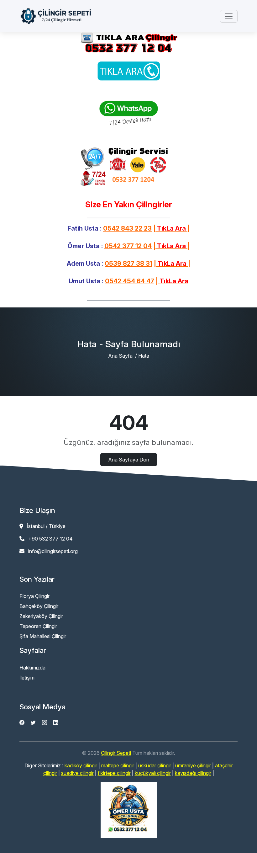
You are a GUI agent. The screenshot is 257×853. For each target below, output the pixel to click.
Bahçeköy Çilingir (38, 606)
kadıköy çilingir (81, 765)
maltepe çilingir (117, 765)
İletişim (26, 677)
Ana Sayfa (120, 356)
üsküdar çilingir (154, 765)
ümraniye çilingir (193, 765)
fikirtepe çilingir (114, 773)
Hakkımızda (32, 667)
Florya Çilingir (34, 596)
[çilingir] (128, 810)
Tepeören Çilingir (38, 626)
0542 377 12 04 (128, 246)
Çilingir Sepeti (116, 753)
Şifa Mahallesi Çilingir (42, 636)
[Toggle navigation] (229, 16)
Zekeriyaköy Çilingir (41, 616)
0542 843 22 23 (127, 228)
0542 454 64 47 (129, 281)
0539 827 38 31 (128, 263)
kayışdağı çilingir (193, 773)
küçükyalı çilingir (153, 773)
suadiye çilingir (77, 773)
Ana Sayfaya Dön (128, 459)
